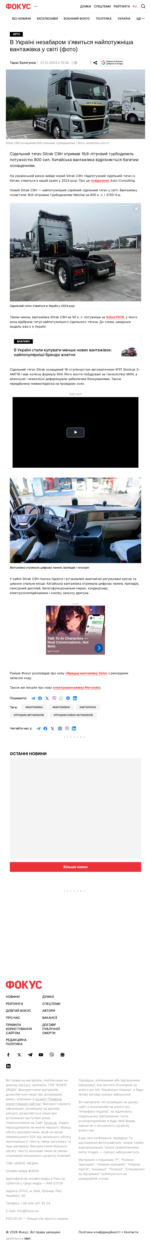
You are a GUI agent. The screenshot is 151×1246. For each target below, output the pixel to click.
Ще (138, 18)
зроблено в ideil (18, 1238)
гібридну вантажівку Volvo (86, 673)
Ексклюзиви (47, 18)
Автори (48, 1011)
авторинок (88, 707)
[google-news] (62, 1054)
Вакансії (49, 1018)
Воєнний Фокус (77, 18)
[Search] (143, 6)
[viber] (51, 1054)
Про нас (13, 1018)
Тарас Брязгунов (23, 63)
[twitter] (19, 1054)
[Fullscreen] (136, 208)
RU (135, 6)
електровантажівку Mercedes (76, 687)
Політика (104, 18)
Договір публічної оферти (51, 1029)
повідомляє (100, 180)
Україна (124, 18)
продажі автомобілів (29, 715)
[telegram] (30, 1054)
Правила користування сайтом (19, 1029)
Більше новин (76, 867)
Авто (16, 34)
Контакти (131, 1232)
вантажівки (62, 707)
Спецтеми (102, 6)
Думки (85, 6)
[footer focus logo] (24, 985)
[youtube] (40, 1054)
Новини (13, 997)
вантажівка (35, 707)
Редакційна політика (16, 1042)
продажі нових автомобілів (74, 715)
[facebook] (8, 1054)
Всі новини (21, 18)
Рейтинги (122, 6)
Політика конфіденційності (99, 1232)
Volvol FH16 (115, 317)
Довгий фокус (18, 1011)
